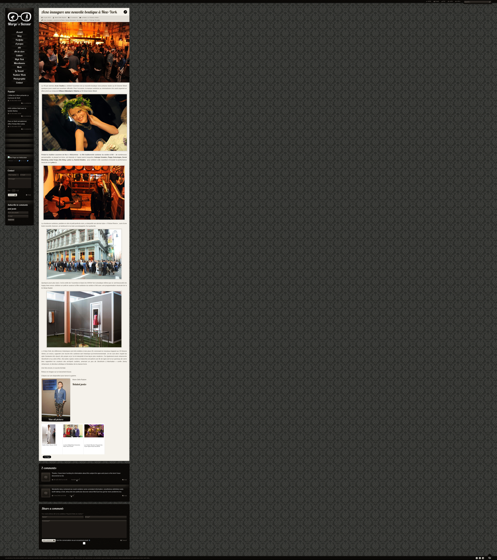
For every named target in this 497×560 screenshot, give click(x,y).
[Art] (19, 47)
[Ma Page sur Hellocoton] (17, 157)
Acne (44, 20)
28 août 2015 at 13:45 (60, 479)
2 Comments (74, 17)
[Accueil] (19, 32)
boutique (50, 20)
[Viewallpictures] (56, 419)
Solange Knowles (94, 20)
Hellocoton (24, 160)
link (444, 1)
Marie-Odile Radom (60, 17)
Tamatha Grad (75, 479)
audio (451, 1)
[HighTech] (19, 59)
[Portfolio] (19, 39)
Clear (29, 195)
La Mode (84, 17)
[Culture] (19, 55)
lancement (80, 20)
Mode (97, 17)
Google (72, 495)
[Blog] (19, 36)
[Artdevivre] (19, 51)
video (458, 1)
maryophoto (15, 160)
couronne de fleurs (59, 20)
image (437, 1)
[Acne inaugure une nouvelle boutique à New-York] (84, 82)
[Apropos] (19, 43)
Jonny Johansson (70, 20)
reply (125, 479)
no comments (27, 103)
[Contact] (19, 82)
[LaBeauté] (19, 71)
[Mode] (19, 67)
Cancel (124, 540)
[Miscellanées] (19, 63)
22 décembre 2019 (15, 113)
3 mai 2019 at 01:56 (60, 495)
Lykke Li (86, 20)
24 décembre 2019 (15, 100)
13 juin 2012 (47, 17)
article (429, 1)
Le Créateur (90, 17)
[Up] (490, 557)
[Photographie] (19, 78)
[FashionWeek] (19, 74)
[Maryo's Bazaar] (19, 26)
